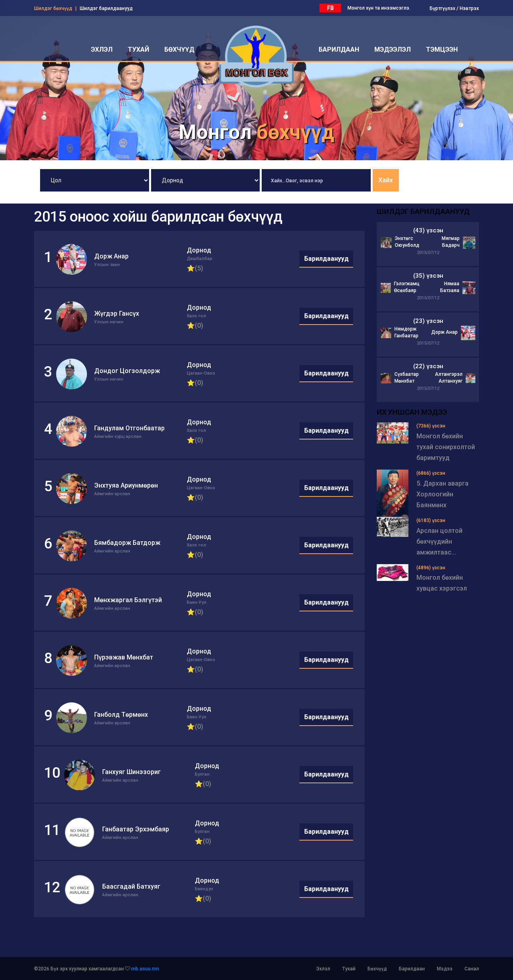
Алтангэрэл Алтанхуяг (449, 377)
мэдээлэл (392, 49)
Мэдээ (444, 969)
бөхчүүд (179, 49)
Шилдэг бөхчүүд (53, 8)
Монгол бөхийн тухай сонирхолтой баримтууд (445, 447)
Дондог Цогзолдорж (127, 371)
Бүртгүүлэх (442, 8)
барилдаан (339, 49)
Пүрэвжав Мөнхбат (123, 657)
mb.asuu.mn (145, 969)
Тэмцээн (442, 49)
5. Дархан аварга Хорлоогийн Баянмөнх (442, 494)
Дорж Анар (111, 256)
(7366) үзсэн (430, 426)
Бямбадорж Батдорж (127, 542)
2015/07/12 (428, 252)
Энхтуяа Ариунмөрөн (126, 485)
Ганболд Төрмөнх (121, 714)
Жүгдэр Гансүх (116, 313)
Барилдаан (412, 969)
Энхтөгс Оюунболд (407, 242)
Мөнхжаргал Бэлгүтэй (128, 600)
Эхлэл (323, 969)
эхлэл (102, 49)
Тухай (348, 969)
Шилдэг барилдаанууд (106, 8)
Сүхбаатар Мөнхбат (406, 377)
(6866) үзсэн (430, 473)
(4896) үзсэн (430, 568)
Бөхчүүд (377, 969)
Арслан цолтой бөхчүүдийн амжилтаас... (439, 541)
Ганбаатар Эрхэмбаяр (135, 829)
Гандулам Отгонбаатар (129, 428)
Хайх (385, 180)
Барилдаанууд (326, 258)
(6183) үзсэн (430, 520)
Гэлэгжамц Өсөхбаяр (407, 287)
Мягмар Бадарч (451, 242)
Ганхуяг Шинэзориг (131, 772)
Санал (472, 969)
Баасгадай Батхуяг (131, 886)
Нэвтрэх (469, 8)
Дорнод (199, 250)
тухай (138, 49)
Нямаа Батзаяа (449, 287)
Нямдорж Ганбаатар (406, 332)
